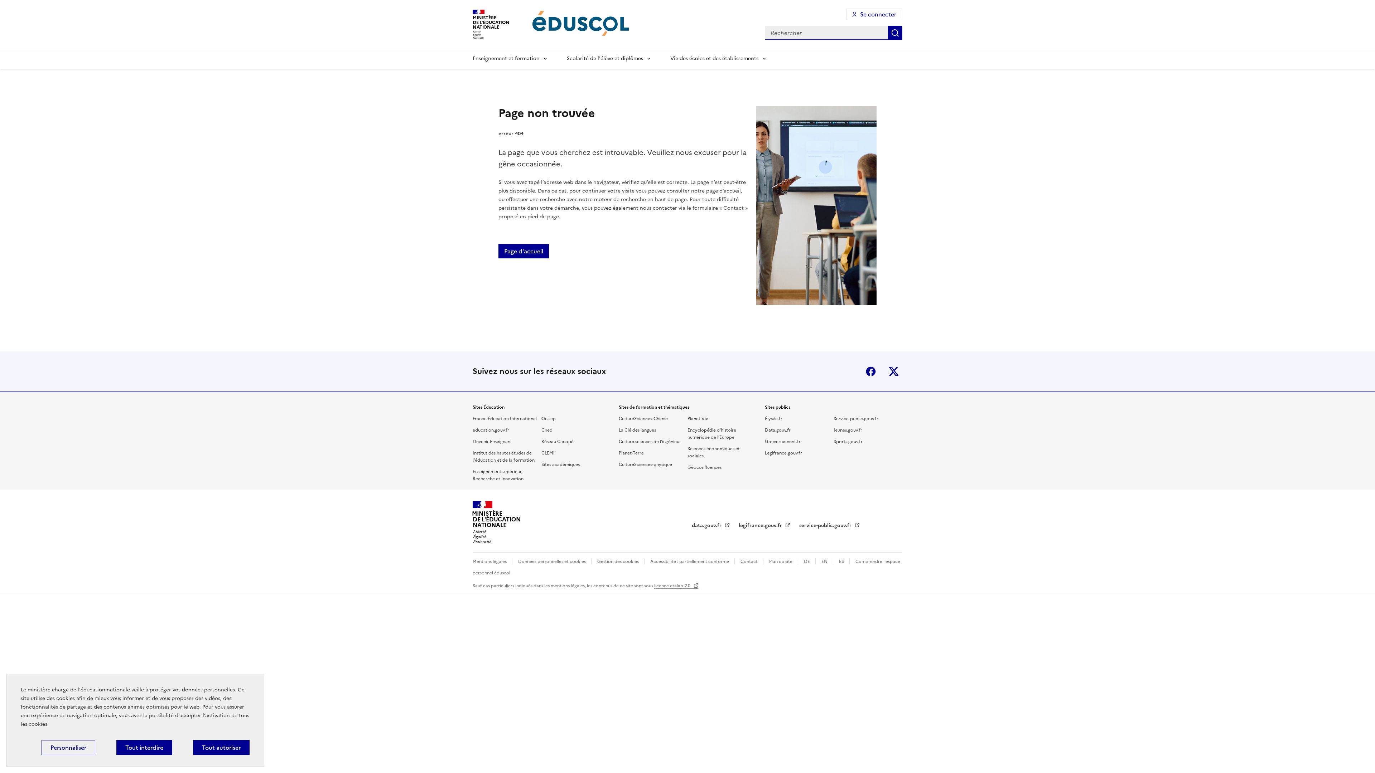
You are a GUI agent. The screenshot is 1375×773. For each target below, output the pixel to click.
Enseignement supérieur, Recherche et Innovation (498, 475)
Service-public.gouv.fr (856, 418)
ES (842, 561)
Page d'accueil (523, 251)
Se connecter (878, 14)
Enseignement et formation (506, 58)
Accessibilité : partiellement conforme (690, 561)
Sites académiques (560, 464)
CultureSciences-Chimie (643, 418)
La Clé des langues (637, 430)
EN (825, 561)
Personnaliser (68, 747)
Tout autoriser (221, 747)
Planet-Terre (631, 453)
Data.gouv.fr (778, 430)
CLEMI (548, 453)
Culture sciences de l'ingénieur (650, 441)
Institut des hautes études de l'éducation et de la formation (504, 456)
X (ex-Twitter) (893, 371)
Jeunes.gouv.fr (848, 430)
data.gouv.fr (707, 525)
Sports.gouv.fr (848, 441)
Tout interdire (144, 747)
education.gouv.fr (491, 430)
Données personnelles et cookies (552, 561)
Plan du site (781, 561)
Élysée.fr (773, 418)
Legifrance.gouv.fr (783, 453)
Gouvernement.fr (783, 441)
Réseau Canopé (557, 441)
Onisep (548, 418)
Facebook (870, 371)
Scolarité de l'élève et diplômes (605, 58)
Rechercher (895, 33)
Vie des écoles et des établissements (714, 58)
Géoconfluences (705, 467)
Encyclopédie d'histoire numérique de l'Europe (712, 434)
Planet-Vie (698, 418)
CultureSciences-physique (645, 464)
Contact (749, 561)
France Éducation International (505, 418)
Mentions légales (490, 561)
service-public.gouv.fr (826, 525)
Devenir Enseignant (492, 441)
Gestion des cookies (618, 561)
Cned (547, 430)
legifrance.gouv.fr (761, 525)
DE (807, 561)
